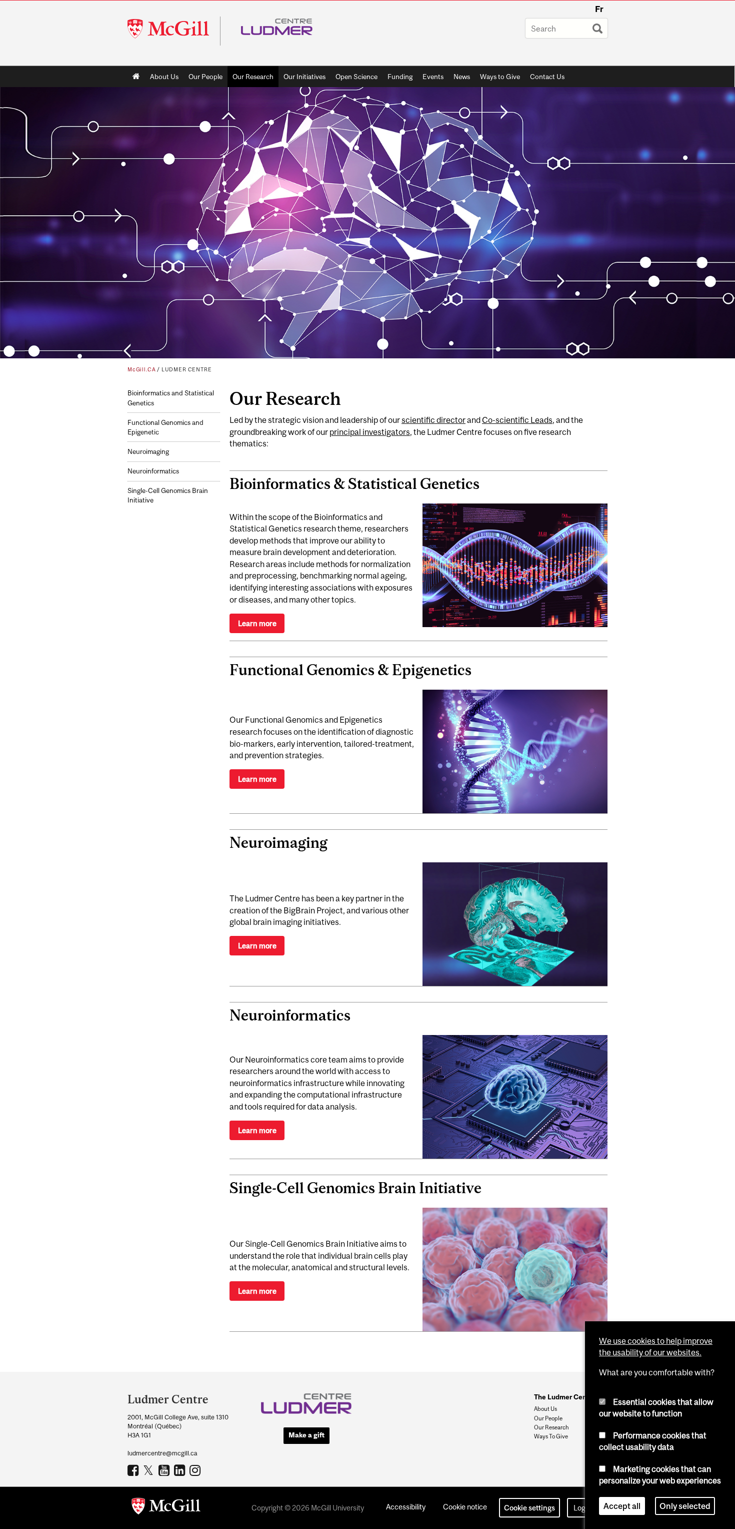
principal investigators (370, 431)
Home (136, 76)
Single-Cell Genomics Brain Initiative (168, 495)
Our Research (253, 77)
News (462, 77)
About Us (164, 77)
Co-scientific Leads (517, 419)
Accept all (622, 1505)
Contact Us (547, 77)
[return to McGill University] (166, 1507)
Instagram (196, 1470)
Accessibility (406, 1506)
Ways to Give (500, 77)
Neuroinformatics (153, 471)
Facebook (134, 1470)
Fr (599, 9)
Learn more (257, 623)
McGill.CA (142, 369)
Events (433, 77)
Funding (400, 77)
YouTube (165, 1470)
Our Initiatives (305, 77)
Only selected (685, 1505)
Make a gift (306, 1435)
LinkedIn (181, 1470)
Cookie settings (529, 1507)
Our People (205, 77)
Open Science (357, 77)
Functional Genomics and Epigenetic (166, 427)
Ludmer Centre (187, 369)
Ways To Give (551, 1436)
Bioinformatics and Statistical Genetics (171, 397)
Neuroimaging (148, 451)
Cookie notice (465, 1506)
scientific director (434, 419)
